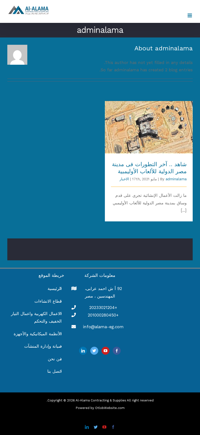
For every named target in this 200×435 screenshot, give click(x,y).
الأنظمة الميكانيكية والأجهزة (38, 333)
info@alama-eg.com (103, 326)
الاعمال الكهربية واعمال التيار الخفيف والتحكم (36, 317)
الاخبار (124, 179)
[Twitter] (94, 351)
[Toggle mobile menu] (190, 15)
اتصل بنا (54, 371)
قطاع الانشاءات (48, 301)
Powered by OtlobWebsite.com (100, 408)
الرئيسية (55, 288)
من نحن (55, 358)
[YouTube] (105, 351)
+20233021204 (103, 307)
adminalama (176, 179)
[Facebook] (117, 351)
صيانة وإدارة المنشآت (43, 346)
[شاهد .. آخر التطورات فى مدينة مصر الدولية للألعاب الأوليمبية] (149, 127)
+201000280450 (103, 315)
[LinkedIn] (83, 351)
